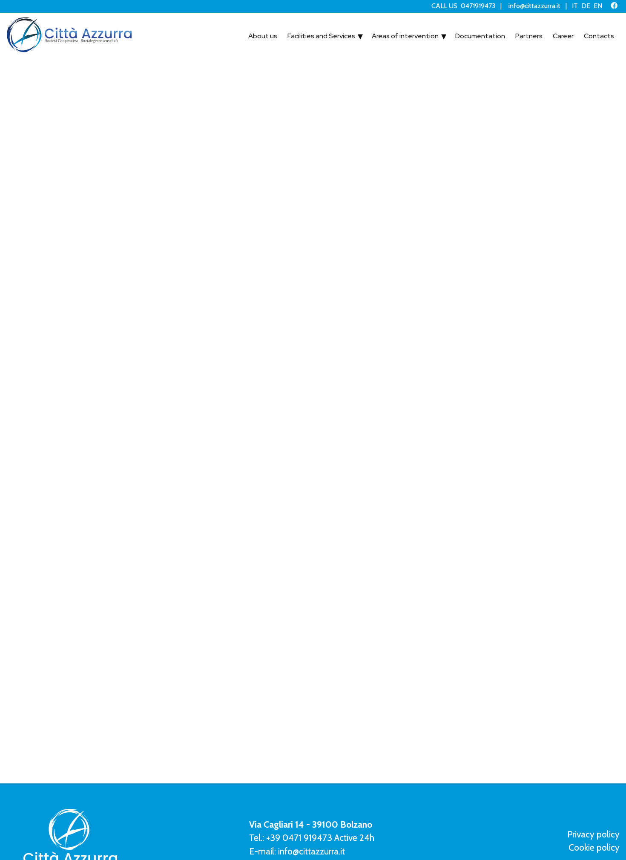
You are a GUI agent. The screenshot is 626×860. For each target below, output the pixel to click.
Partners (513, 36)
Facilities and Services (267, 36)
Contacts (595, 36)
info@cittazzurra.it (534, 6)
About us (196, 36)
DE (585, 6)
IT (575, 6)
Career (553, 36)
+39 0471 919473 (299, 837)
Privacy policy (593, 834)
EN (598, 6)
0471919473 (478, 6)
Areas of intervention (368, 36)
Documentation (456, 36)
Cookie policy (594, 847)
